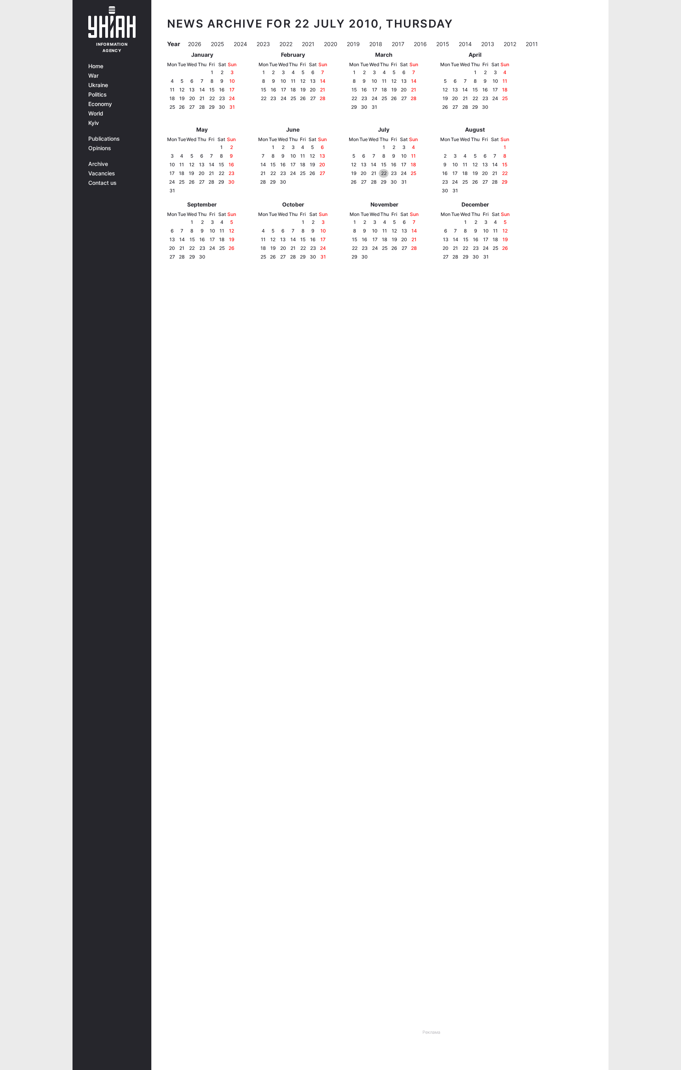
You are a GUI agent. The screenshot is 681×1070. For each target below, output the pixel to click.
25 (172, 107)
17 (231, 90)
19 (182, 98)
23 (222, 98)
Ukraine (98, 85)
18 (172, 98)
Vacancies (101, 173)
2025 (218, 44)
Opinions (99, 148)
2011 (532, 44)
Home (95, 66)
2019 (354, 44)
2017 (399, 44)
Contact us (102, 183)
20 (192, 98)
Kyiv (93, 123)
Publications (104, 139)
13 (192, 90)
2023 (264, 44)
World (95, 113)
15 (211, 90)
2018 (376, 44)
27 (192, 107)
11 (172, 90)
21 (202, 98)
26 (182, 107)
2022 (286, 44)
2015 (443, 44)
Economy (100, 104)
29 (212, 107)
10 (232, 81)
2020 (331, 44)
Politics (97, 94)
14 (202, 90)
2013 (488, 44)
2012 (511, 44)
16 (222, 90)
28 (202, 107)
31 (232, 107)
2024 (241, 44)
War (93, 76)
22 (212, 98)
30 (222, 107)
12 (181, 90)
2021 (309, 44)
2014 (466, 44)
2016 (421, 44)
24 (232, 98)
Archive (98, 164)
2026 (195, 44)
